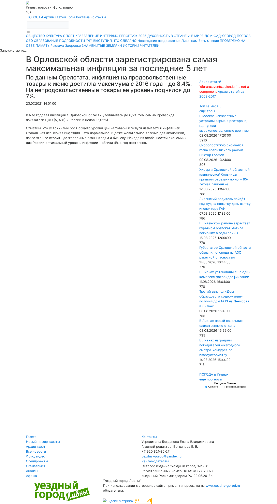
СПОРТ (68, 36)
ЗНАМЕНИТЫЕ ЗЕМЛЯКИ (102, 45)
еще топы (207, 111)
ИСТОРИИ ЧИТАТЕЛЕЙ (141, 45)
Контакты (98, 17)
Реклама (83, 17)
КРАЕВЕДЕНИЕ (87, 36)
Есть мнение (209, 41)
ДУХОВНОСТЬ (158, 36)
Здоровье (73, 45)
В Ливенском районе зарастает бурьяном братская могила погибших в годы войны (224, 228)
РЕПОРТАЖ (128, 36)
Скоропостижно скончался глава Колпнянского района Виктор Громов (221, 150)
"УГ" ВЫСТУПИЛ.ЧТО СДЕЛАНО (111, 41)
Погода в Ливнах (225, 383)
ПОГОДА (244, 36)
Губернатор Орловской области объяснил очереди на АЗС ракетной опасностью (225, 252)
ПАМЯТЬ (42, 45)
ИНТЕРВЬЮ (109, 36)
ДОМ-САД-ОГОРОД (220, 36)
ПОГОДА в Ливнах (214, 374)
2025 (142, 36)
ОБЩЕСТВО (35, 36)
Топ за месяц (209, 106)
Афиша (31, 476)
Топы (71, 17)
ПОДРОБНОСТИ (72, 41)
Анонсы (32, 471)
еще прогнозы (210, 379)
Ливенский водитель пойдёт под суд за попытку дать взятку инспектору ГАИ (225, 204)
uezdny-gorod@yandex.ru (161, 456)
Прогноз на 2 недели (235, 387)
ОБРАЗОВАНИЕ (46, 41)
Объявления (35, 466)
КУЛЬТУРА (54, 36)
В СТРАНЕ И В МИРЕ (187, 36)
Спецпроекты (37, 461)
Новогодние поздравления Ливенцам (167, 41)
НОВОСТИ (35, 17)
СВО (29, 41)
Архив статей (55, 17)
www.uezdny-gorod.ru (223, 485)
